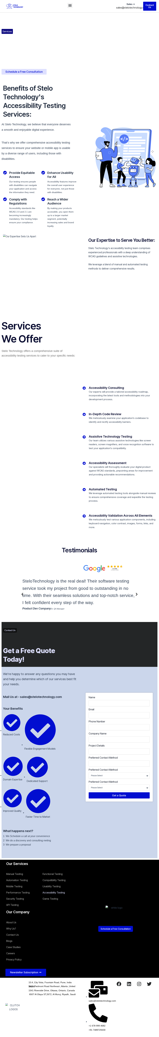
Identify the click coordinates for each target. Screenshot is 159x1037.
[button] (70, 5)
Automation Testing (17, 880)
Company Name (98, 733)
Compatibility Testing (54, 880)
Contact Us (12, 934)
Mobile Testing (14, 886)
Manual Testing (14, 874)
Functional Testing (53, 874)
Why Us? (11, 928)
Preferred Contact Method (103, 757)
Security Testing (15, 898)
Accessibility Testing (54, 892)
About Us (11, 922)
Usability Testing (52, 886)
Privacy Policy (14, 959)
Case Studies (13, 947)
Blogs (9, 940)
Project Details (97, 745)
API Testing (12, 904)
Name (92, 697)
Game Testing (50, 898)
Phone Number (97, 721)
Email (91, 709)
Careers (10, 953)
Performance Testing (18, 892)
